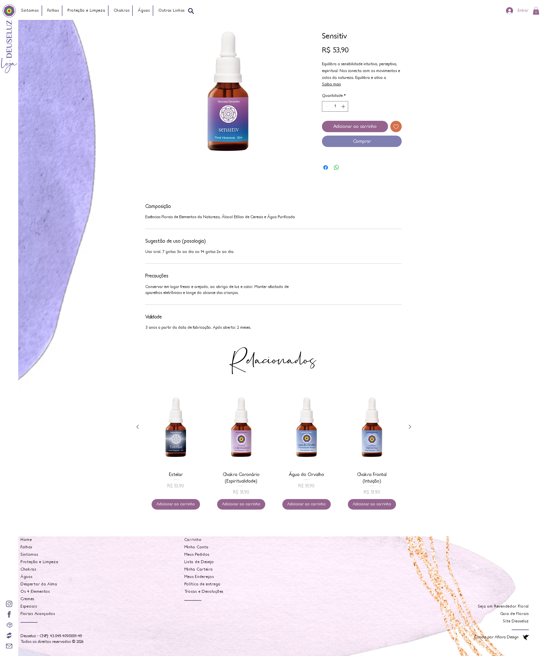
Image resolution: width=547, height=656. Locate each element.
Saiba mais (331, 84)
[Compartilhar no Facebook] (325, 167)
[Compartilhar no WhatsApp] (336, 167)
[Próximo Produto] (410, 426)
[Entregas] (9, 625)
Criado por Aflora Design (496, 637)
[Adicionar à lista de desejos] (396, 126)
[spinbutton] (335, 106)
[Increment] (343, 106)
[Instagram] (9, 604)
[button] (172, 10)
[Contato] (9, 646)
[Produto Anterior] (137, 426)
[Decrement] (326, 106)
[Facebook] (9, 614)
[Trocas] (9, 635)
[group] (273, 451)
